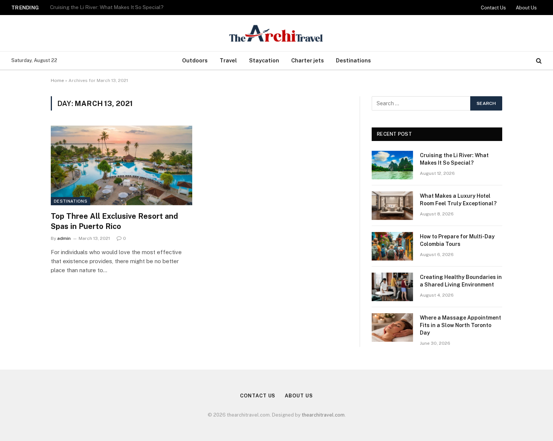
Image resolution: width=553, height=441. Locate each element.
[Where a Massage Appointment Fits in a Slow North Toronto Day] (392, 327)
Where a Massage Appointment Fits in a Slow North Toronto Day (460, 325)
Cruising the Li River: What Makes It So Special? (454, 159)
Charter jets (307, 60)
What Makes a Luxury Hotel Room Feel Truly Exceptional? (120, 7)
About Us (526, 8)
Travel (228, 60)
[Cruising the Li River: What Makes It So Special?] (392, 165)
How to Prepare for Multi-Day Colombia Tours (457, 240)
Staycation (264, 60)
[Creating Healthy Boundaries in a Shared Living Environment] (392, 287)
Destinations (353, 60)
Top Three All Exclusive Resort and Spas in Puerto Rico (114, 221)
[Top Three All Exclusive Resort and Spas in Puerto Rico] (121, 165)
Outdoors (195, 60)
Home (57, 80)
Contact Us (493, 8)
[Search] (538, 60)
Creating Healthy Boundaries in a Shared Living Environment (461, 281)
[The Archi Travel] (276, 33)
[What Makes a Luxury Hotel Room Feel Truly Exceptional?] (392, 205)
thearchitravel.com (323, 415)
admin (64, 238)
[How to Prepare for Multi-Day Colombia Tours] (392, 246)
